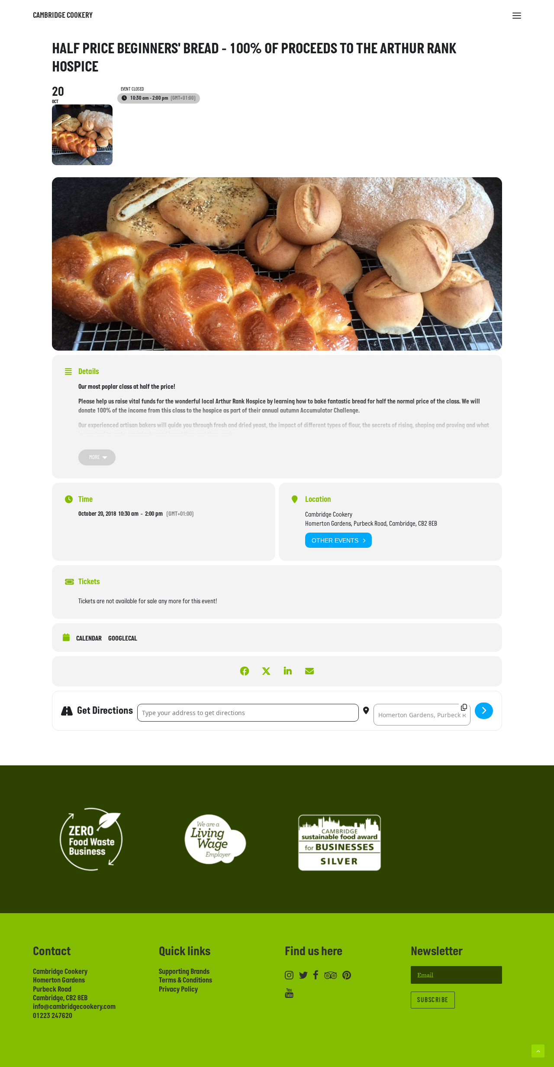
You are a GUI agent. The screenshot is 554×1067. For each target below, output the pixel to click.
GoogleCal (122, 638)
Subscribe (432, 1000)
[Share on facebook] (244, 671)
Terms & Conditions (185, 980)
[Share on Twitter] (266, 671)
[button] (517, 15)
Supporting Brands (184, 971)
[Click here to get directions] (484, 711)
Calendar (89, 638)
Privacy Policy (178, 989)
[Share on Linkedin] (288, 671)
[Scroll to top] (537, 1050)
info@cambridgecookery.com (74, 1006)
